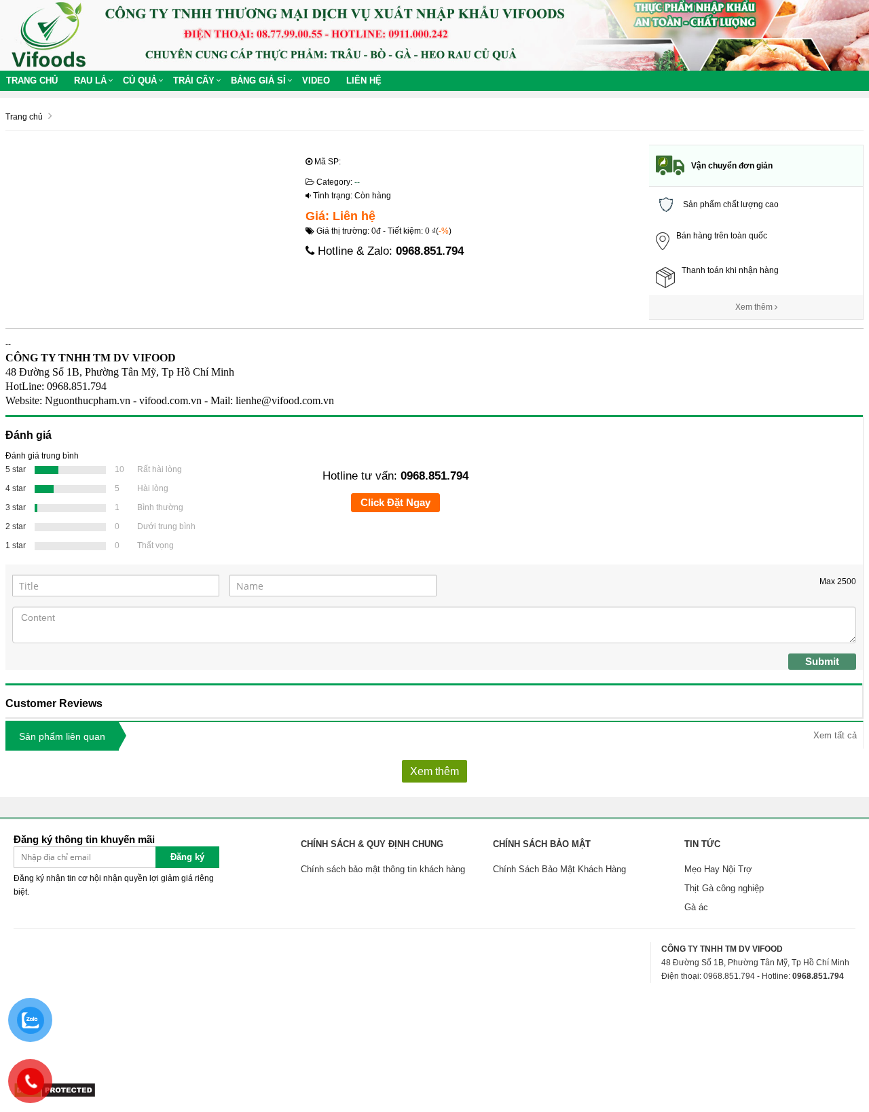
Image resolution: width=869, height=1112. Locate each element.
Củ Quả (140, 80)
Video (316, 80)
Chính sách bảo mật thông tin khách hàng (383, 869)
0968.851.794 (430, 251)
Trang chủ (32, 80)
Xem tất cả (835, 735)
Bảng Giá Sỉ (258, 80)
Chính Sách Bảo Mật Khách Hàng (559, 869)
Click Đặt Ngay (395, 502)
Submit (822, 661)
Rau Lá (90, 80)
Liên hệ (364, 80)
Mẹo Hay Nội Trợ (718, 869)
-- (357, 182)
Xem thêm (755, 307)
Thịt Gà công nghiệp (724, 888)
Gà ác (696, 907)
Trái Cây (194, 80)
